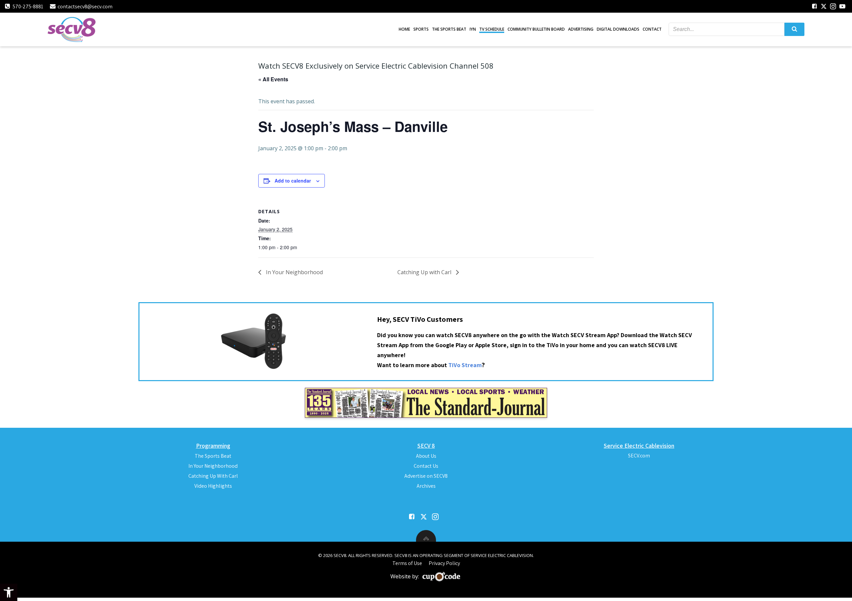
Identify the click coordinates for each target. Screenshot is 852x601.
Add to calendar (293, 180)
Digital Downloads (618, 29)
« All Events (273, 79)
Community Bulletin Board (536, 29)
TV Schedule (491, 29)
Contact (652, 29)
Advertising (580, 29)
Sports (421, 29)
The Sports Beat (449, 29)
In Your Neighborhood (294, 272)
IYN (473, 29)
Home (404, 29)
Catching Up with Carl (425, 272)
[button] (8, 592)
